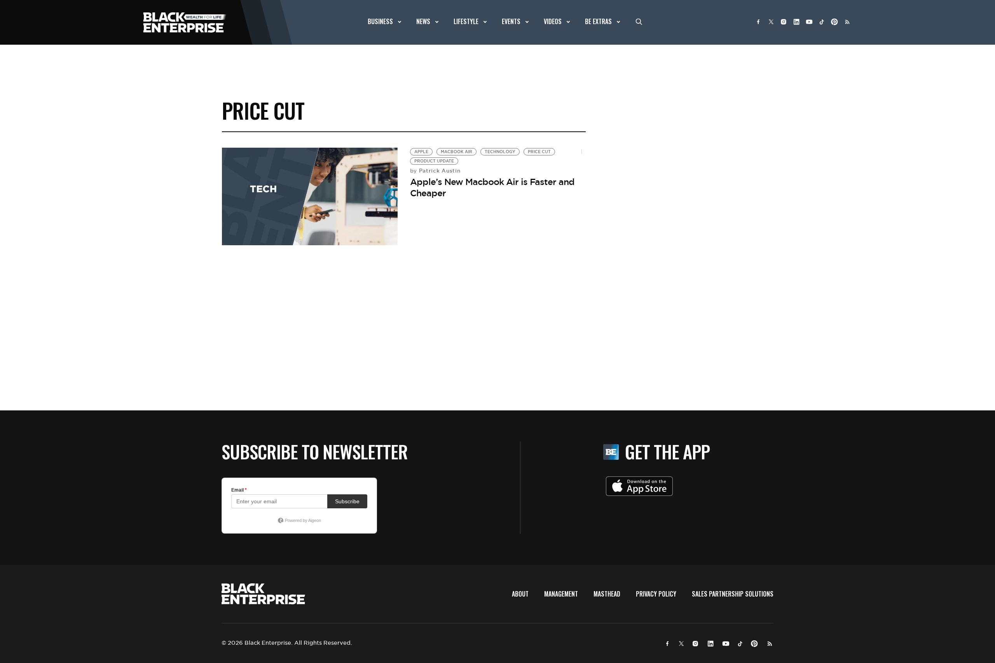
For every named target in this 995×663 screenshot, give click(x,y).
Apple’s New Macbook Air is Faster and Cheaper (492, 187)
